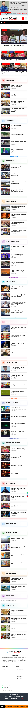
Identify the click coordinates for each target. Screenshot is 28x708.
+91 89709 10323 (7, 687)
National (25, 22)
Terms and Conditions (21, 672)
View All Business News (14, 358)
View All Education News (13, 398)
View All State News (13, 197)
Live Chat (21, 698)
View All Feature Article (14, 569)
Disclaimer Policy (20, 674)
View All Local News (13, 116)
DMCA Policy (19, 678)
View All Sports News (13, 519)
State (20, 22)
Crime (16, 22)
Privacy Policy (20, 669)
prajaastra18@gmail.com (9, 685)
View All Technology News (13, 438)
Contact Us (5, 674)
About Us (5, 672)
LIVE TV (7, 22)
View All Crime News (13, 156)
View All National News (13, 237)
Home (4, 669)
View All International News (13, 277)
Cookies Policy (20, 676)
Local (11, 22)
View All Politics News (13, 317)
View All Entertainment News (13, 479)
